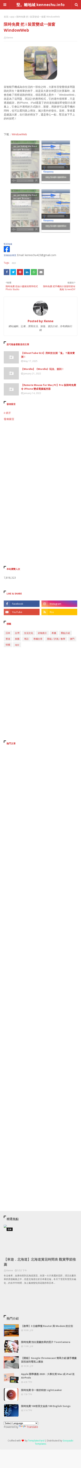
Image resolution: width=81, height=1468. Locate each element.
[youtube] (22, 612)
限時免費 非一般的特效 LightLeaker (41, 1390)
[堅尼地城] (7, 251)
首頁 (6, 16)
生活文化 (28, 633)
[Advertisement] (40, 467)
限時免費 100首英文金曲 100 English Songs (45, 1406)
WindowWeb (19, 134)
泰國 (17, 638)
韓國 (8, 644)
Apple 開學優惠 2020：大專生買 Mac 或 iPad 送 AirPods (48, 1375)
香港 (8, 638)
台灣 (17, 633)
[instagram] (59, 604)
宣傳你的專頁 (10, 255)
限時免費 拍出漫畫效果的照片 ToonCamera (45, 1342)
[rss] (59, 612)
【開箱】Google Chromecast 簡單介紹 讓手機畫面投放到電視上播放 (49, 1359)
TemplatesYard (36, 1440)
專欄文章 (37, 638)
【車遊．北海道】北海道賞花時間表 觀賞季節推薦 (40, 1262)
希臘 (54, 633)
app (12, 16)
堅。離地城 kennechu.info (41, 4)
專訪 (26, 638)
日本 (8, 633)
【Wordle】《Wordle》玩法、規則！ (42, 369)
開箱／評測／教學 (56, 638)
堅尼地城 (8, 244)
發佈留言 (9, 419)
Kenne (9, 37)
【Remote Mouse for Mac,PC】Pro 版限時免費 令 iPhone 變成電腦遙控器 (48, 386)
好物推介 (42, 633)
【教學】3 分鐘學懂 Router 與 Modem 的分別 (47, 1326)
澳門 (72, 638)
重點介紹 (65, 633)
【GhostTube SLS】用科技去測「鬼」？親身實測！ (48, 354)
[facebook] (22, 604)
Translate (32, 1427)
